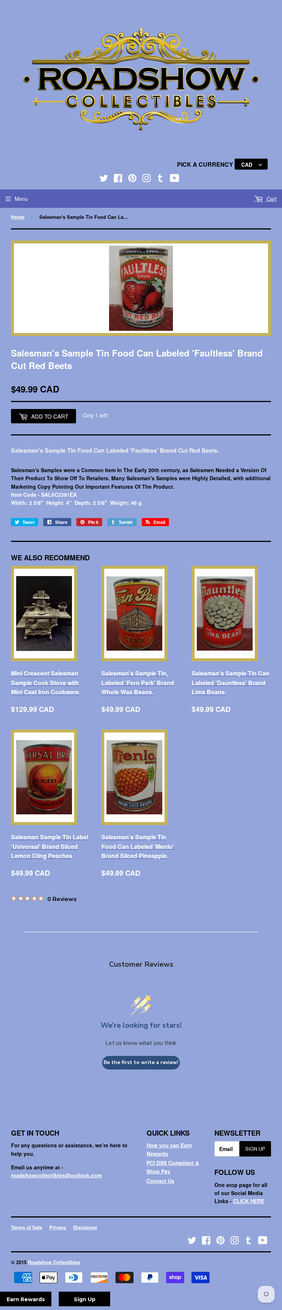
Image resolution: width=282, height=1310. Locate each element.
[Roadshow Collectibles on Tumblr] (160, 179)
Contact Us (160, 1180)
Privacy (57, 1227)
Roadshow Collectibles (54, 1262)
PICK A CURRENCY (206, 164)
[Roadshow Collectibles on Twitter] (104, 179)
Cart (270, 198)
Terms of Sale (26, 1227)
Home (17, 216)
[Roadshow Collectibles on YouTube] (174, 179)
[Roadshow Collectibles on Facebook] (118, 179)
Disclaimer (85, 1227)
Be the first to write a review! (141, 1062)
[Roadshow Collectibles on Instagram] (146, 179)
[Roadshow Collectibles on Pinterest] (132, 179)
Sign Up (255, 1148)
